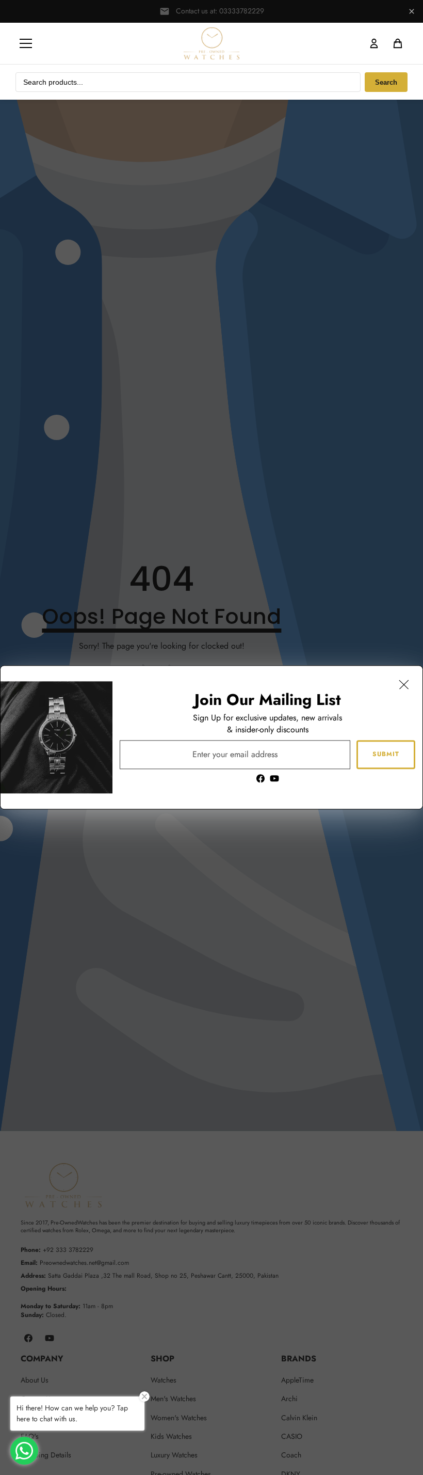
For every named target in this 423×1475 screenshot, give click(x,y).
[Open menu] (25, 43)
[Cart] (398, 43)
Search (386, 82)
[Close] (404, 684)
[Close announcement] (411, 11)
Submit (385, 754)
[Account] (374, 43)
